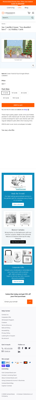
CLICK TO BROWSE (17, 4)
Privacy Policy (6, 333)
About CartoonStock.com (9, 378)
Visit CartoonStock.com (9, 372)
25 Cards (24, 93)
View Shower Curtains (18, 242)
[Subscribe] (29, 302)
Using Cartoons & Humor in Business (13, 380)
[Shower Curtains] (18, 219)
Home (3, 23)
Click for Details (18, 281)
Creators (4, 322)
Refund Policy (6, 328)
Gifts (19, 8)
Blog (26, 8)
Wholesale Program (8, 320)
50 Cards (6, 98)
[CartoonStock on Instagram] (19, 348)
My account (5, 338)
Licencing (10, 8)
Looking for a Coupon (8, 335)
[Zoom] (33, 65)
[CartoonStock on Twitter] (29, 348)
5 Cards (5, 93)
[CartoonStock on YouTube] (26, 348)
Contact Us (5, 314)
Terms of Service (7, 325)
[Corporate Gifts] (18, 257)
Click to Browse (18, 204)
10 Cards (14, 93)
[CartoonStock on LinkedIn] (19, 352)
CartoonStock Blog (7, 383)
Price (3, 80)
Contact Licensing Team (9, 375)
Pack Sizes (5, 89)
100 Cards (16, 98)
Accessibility (5, 330)
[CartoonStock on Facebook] (23, 348)
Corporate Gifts (6, 317)
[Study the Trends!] (18, 183)
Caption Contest (7, 385)
